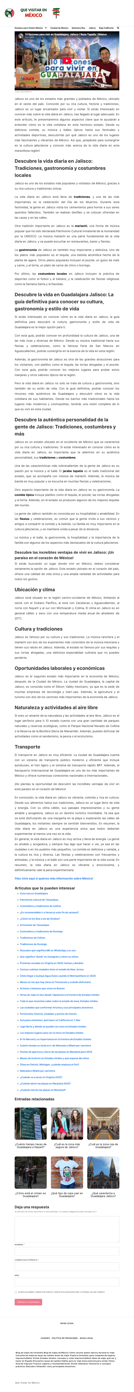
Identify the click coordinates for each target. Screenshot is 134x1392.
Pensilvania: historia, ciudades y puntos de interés (48, 1013)
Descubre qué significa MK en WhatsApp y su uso (48, 950)
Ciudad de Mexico (59, 28)
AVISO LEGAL (67, 1323)
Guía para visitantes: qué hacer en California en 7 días (50, 1020)
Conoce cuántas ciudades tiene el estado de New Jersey (52, 969)
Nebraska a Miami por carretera (37, 1070)
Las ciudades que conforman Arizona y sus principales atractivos (56, 1007)
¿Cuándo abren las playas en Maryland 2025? (45, 1083)
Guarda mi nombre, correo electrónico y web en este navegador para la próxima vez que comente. (61, 1292)
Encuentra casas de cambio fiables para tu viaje (57, 1361)
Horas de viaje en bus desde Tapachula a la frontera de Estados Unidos (59, 994)
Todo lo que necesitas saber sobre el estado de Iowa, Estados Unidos (59, 1001)
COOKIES (45, 1338)
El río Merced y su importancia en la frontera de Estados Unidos (55, 1039)
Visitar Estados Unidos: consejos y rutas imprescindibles (62, 1358)
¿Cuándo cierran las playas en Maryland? (43, 1090)
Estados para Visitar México (29, 28)
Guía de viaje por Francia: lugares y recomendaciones (43, 1364)
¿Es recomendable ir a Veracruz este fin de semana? (49, 912)
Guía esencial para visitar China (98, 1361)
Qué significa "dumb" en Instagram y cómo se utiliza (49, 956)
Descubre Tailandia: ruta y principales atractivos (51, 1366)
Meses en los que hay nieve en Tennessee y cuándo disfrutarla (55, 982)
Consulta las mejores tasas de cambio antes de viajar (43, 1355)
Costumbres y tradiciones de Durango (41, 931)
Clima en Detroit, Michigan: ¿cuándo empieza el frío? (49, 1064)
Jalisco (92, 28)
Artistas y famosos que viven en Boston (42, 988)
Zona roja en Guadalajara (34, 893)
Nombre (20, 1245)
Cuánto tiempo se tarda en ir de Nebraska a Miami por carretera (55, 1045)
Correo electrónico (27, 1260)
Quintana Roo (78, 28)
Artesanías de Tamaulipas (34, 925)
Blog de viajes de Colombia (29, 1353)
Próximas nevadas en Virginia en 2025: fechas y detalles (51, 963)
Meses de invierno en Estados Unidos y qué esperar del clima (54, 1058)
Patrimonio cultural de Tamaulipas (39, 899)
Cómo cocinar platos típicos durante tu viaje (92, 1353)
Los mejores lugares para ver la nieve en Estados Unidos (51, 1032)
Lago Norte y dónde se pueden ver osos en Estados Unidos (53, 1026)
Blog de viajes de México (56, 1353)
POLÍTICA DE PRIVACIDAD (65, 1338)
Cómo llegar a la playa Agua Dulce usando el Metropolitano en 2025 (58, 975)
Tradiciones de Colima (32, 937)
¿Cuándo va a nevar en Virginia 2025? (41, 1077)
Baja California (106, 28)
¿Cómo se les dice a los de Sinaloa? (40, 918)
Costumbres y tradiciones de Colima (40, 906)
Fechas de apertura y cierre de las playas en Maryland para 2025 (56, 1051)
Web (17, 1275)
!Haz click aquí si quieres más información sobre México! (54, 878)
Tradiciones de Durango (33, 944)
